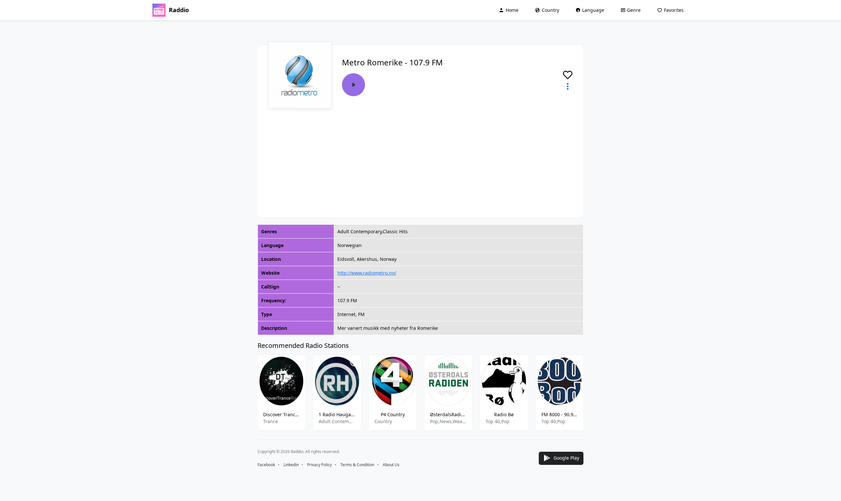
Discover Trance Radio (281, 414)
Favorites (674, 10)
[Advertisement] (420, 158)
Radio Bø (503, 414)
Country (550, 10)
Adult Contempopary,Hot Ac (337, 421)
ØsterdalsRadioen (448, 414)
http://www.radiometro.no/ (366, 273)
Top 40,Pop (498, 421)
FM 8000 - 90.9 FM (559, 414)
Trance (270, 421)
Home (512, 10)
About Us (391, 464)
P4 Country (393, 414)
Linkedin (291, 464)
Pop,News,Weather (448, 421)
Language (593, 10)
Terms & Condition (357, 464)
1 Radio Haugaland (337, 414)
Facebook (266, 464)
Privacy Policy (319, 464)
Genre (634, 10)
